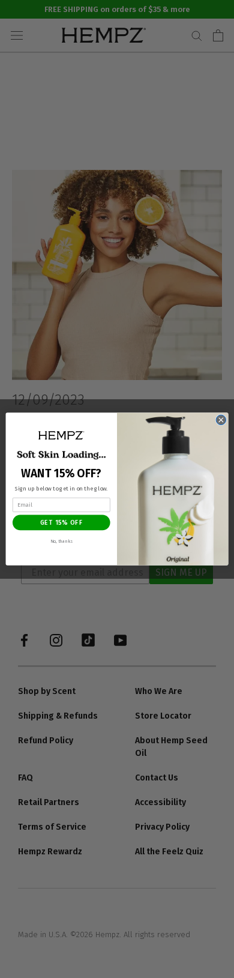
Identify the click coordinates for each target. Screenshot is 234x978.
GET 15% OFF (61, 523)
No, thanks (61, 541)
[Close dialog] (221, 420)
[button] (61, 435)
